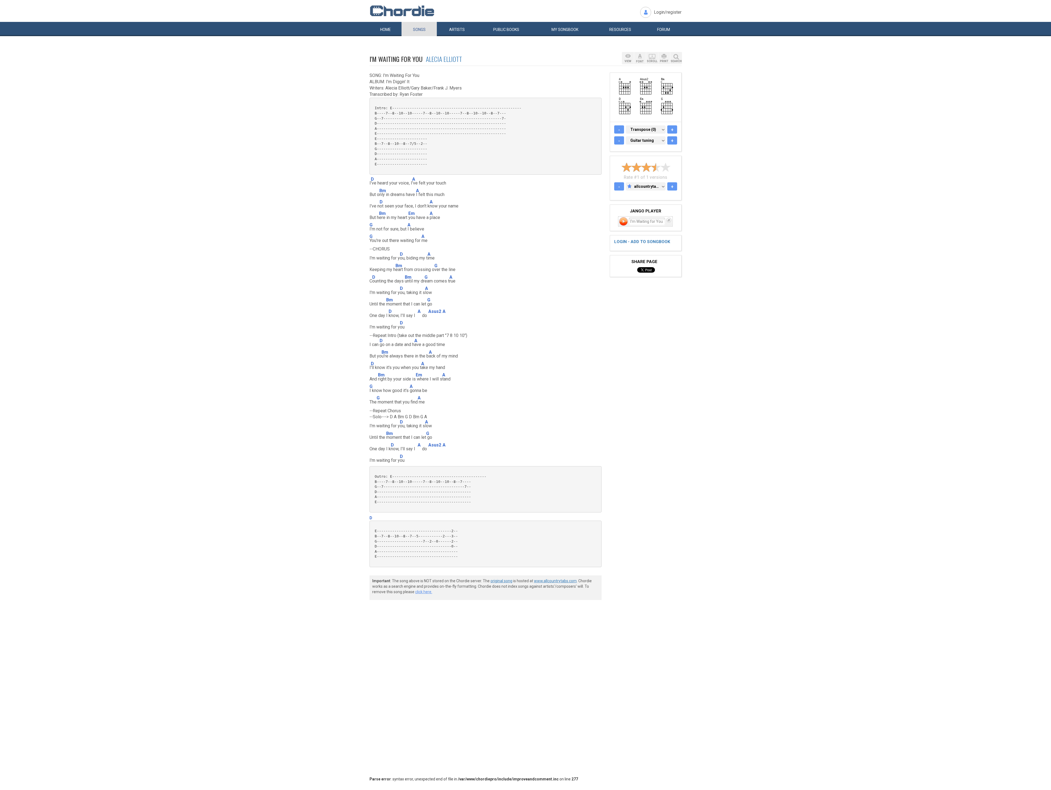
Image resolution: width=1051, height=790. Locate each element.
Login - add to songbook (642, 241)
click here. (423, 592)
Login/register (668, 12)
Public (506, 29)
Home (385, 29)
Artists (457, 29)
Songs (419, 29)
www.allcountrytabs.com (555, 581)
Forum (663, 29)
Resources (620, 29)
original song (501, 581)
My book (565, 29)
